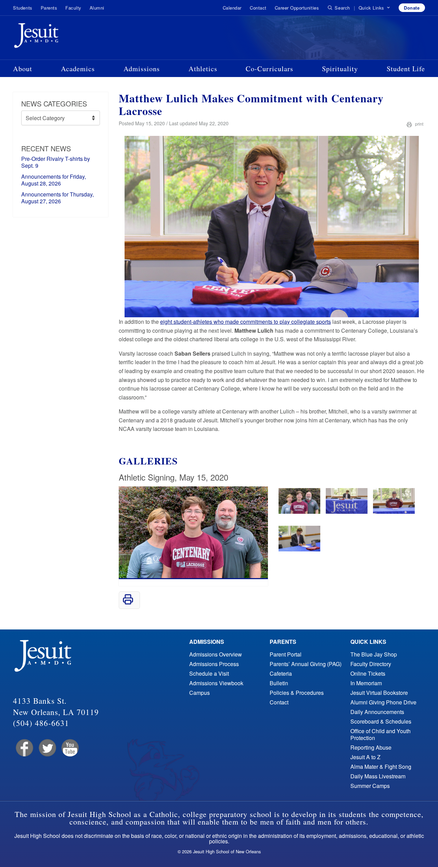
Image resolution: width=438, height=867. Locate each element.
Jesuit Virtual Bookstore (379, 693)
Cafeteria (281, 673)
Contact (258, 7)
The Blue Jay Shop (373, 654)
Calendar (232, 7)
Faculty (73, 7)
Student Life (406, 68)
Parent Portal (285, 654)
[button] (374, 8)
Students (22, 7)
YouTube (69, 748)
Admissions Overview (215, 654)
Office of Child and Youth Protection (380, 734)
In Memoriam (366, 683)
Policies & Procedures (297, 693)
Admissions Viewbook (216, 683)
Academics (78, 68)
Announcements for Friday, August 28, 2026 (53, 180)
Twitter (46, 748)
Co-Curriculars (269, 68)
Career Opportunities (297, 7)
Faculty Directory (370, 664)
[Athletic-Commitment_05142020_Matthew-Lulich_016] (394, 511)
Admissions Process (214, 664)
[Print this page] (128, 603)
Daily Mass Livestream (377, 776)
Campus (199, 693)
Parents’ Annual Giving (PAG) (306, 664)
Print (418, 124)
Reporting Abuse (370, 747)
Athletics (203, 68)
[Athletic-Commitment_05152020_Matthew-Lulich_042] (299, 511)
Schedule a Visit (209, 673)
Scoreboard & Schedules (380, 721)
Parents (49, 7)
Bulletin (279, 683)
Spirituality (340, 68)
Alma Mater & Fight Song (380, 766)
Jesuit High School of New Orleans (61, 37)
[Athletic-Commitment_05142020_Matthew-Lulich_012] (347, 511)
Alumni (97, 7)
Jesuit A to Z (365, 757)
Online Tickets (367, 673)
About (22, 68)
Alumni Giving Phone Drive (383, 702)
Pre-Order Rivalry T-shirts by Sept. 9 (55, 162)
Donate (412, 7)
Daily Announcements (377, 712)
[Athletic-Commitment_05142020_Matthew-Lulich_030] (299, 549)
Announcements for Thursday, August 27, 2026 (57, 197)
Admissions (142, 68)
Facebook (23, 748)
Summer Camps (370, 786)
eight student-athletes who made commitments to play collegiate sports (245, 322)
